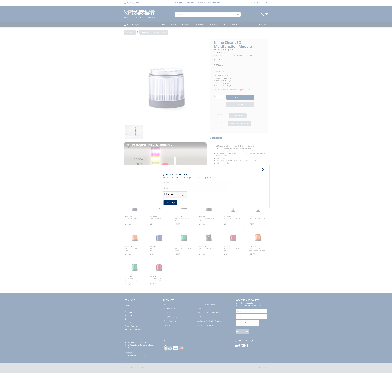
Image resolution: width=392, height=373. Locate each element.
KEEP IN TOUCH (170, 203)
